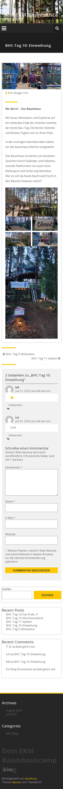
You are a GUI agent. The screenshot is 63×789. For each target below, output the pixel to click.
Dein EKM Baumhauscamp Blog (30, 16)
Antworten (15, 405)
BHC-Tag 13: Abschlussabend (24, 618)
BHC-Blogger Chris (18, 92)
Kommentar (13, 467)
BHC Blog (12, 733)
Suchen (6, 589)
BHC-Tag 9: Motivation (20, 354)
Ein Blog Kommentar (19, 669)
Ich (17, 417)
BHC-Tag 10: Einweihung (21, 625)
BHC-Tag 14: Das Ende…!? (22, 614)
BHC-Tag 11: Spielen (44, 358)
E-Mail (10, 518)
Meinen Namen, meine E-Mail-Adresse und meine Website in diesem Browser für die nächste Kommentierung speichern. (30, 556)
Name (10, 501)
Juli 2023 (11, 714)
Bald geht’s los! (25, 646)
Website (10, 534)
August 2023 (14, 710)
